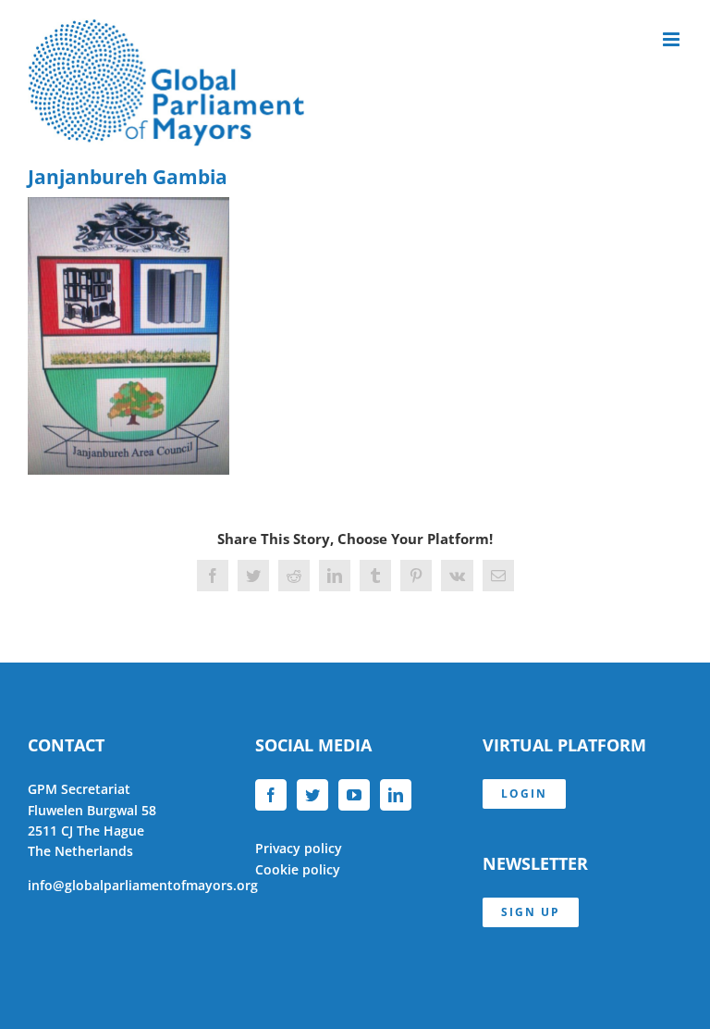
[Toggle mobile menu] (672, 39)
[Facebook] (271, 795)
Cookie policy (297, 869)
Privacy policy (298, 848)
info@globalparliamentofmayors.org (143, 885)
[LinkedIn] (395, 795)
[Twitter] (312, 795)
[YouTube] (354, 795)
